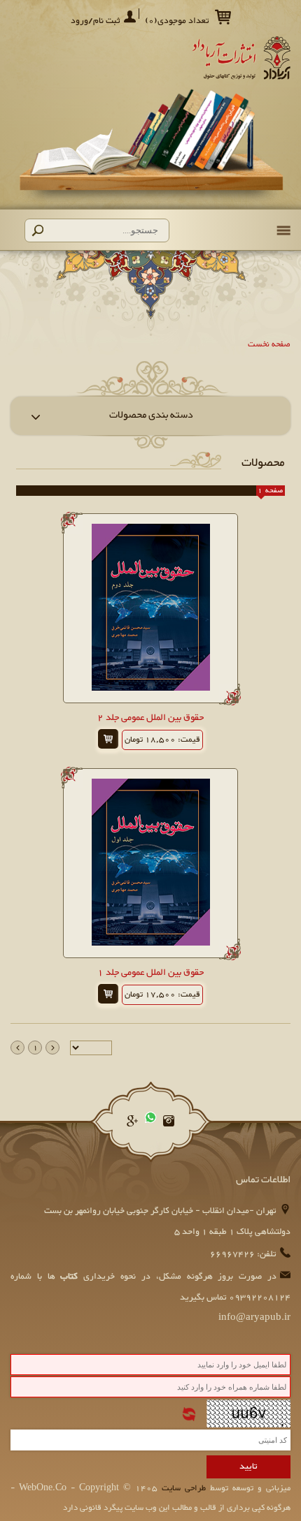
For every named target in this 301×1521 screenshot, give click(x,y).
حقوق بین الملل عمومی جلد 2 (150, 718)
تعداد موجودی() (177, 21)
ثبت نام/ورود (95, 21)
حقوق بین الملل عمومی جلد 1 (150, 973)
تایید (248, 1467)
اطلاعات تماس (263, 1179)
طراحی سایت (182, 1488)
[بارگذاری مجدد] (189, 1414)
